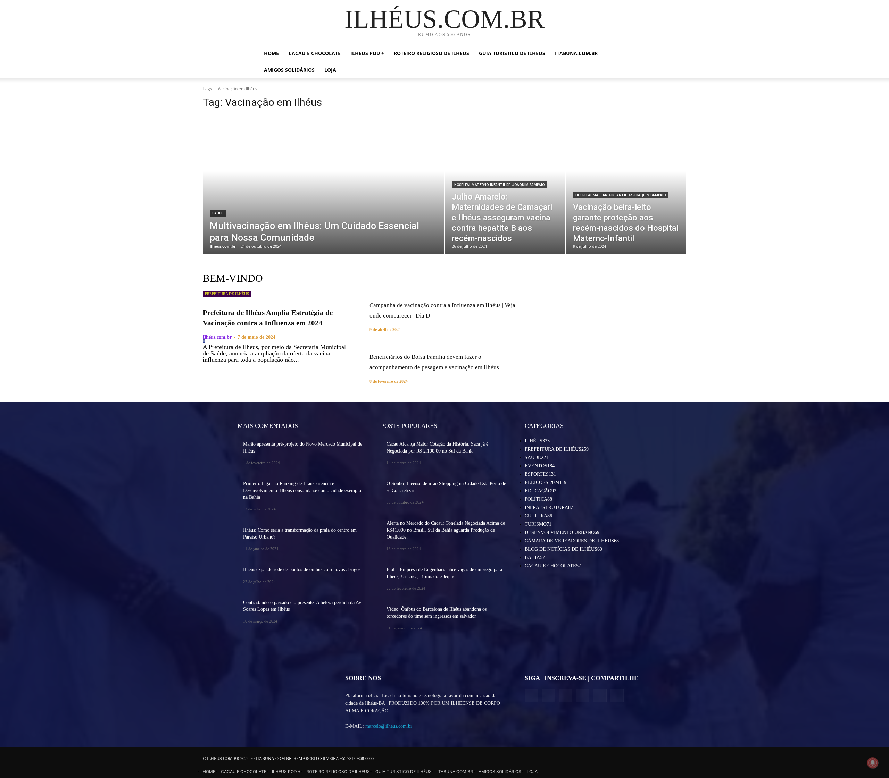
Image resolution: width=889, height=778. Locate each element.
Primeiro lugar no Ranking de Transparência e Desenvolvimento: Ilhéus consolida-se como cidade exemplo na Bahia (302, 490)
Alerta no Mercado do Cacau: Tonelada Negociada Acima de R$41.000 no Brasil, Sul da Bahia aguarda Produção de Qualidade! (446, 530)
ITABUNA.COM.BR (576, 53)
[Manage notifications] (872, 762)
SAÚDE (217, 213)
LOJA (330, 70)
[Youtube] (617, 695)
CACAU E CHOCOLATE (315, 53)
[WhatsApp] (599, 695)
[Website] (582, 695)
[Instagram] (548, 695)
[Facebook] (531, 695)
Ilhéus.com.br (217, 337)
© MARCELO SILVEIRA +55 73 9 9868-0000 (334, 758)
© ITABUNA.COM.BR (272, 758)
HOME (271, 53)
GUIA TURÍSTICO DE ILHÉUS (512, 53)
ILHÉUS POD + (367, 53)
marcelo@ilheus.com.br (388, 726)
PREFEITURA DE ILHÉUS (227, 293)
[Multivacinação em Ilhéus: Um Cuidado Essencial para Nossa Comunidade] (323, 185)
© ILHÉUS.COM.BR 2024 (226, 758)
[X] (565, 695)
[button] (621, 54)
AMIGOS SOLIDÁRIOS (289, 70)
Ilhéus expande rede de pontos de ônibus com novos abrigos (301, 569)
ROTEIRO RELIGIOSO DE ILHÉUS (431, 53)
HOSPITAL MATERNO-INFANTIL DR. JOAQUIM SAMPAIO (499, 185)
